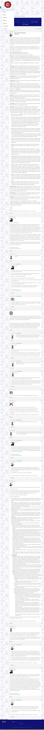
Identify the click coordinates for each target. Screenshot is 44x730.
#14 (40, 430)
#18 (40, 626)
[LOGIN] (15, 16)
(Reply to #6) (19, 333)
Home (4, 12)
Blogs (4, 14)
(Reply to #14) (19, 440)
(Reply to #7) (19, 343)
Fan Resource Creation (29, 20)
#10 (40, 371)
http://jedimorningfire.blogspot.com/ (15, 248)
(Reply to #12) (19, 420)
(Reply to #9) (20, 371)
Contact (5, 28)
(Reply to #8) (19, 361)
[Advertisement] (26, 7)
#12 (40, 400)
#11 (40, 389)
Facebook (5, 26)
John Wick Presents (29, 727)
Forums (5, 17)
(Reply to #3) (19, 264)
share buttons (2, 729)
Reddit (4, 20)
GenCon (5, 23)
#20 (40, 668)
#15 (40, 440)
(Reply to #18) (19, 644)
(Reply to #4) (19, 296)
